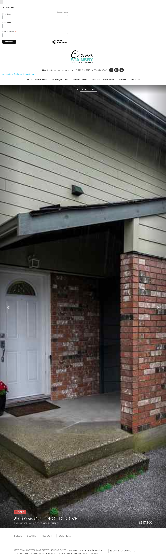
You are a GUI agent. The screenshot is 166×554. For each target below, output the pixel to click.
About (123, 80)
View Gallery (88, 89)
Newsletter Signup (27, 74)
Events (96, 80)
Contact (135, 80)
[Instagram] (116, 70)
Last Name (6, 22)
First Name (6, 14)
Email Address (9, 32)
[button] (10, 306)
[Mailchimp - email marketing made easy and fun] (59, 44)
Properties (41, 80)
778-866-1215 (83, 70)
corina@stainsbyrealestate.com (59, 70)
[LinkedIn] (121, 70)
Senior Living (80, 80)
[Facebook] (111, 70)
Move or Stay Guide (10, 74)
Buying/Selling (60, 80)
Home (29, 80)
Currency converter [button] (124, 551)
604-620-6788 (100, 70)
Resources (109, 80)
